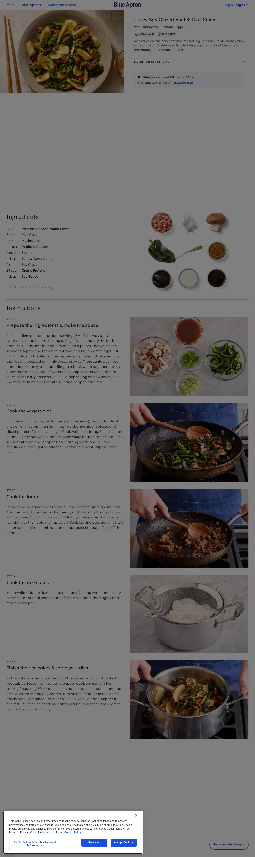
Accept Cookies (123, 842)
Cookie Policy (72, 832)
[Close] (136, 815)
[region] (73, 832)
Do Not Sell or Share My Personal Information (35, 844)
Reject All (94, 842)
